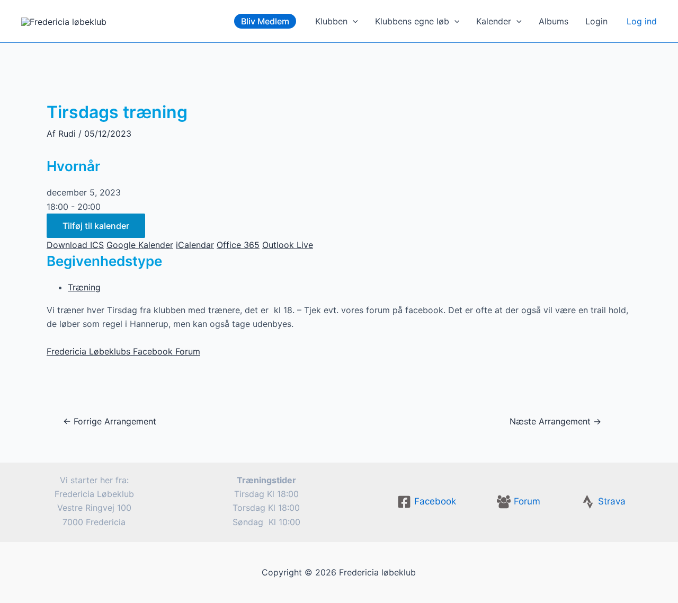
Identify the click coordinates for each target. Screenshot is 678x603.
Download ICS (75, 245)
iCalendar (195, 245)
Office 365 (238, 245)
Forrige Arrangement (109, 421)
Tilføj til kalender (96, 225)
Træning (84, 287)
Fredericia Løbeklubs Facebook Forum (123, 351)
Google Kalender (139, 245)
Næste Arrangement (555, 421)
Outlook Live (287, 245)
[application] (352, 21)
